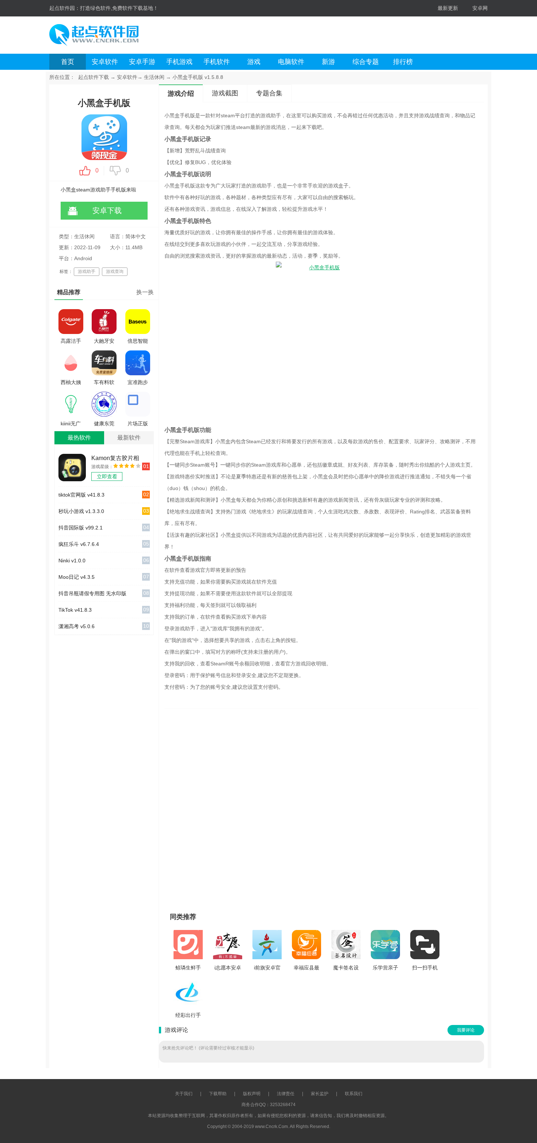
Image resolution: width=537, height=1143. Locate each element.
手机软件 (216, 61)
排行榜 (403, 61)
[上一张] (252, 807)
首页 (67, 61)
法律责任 (285, 1093)
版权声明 (251, 1093)
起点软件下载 (93, 77)
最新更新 (448, 8)
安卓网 (480, 8)
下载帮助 (217, 1093)
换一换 (145, 292)
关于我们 (184, 1093)
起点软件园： (64, 8)
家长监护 (319, 1093)
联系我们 (353, 1093)
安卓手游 (142, 61)
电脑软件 (291, 61)
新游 (328, 61)
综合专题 (366, 61)
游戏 (253, 61)
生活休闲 (154, 77)
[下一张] (389, 807)
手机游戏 (179, 61)
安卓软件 (105, 61)
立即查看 (107, 476)
